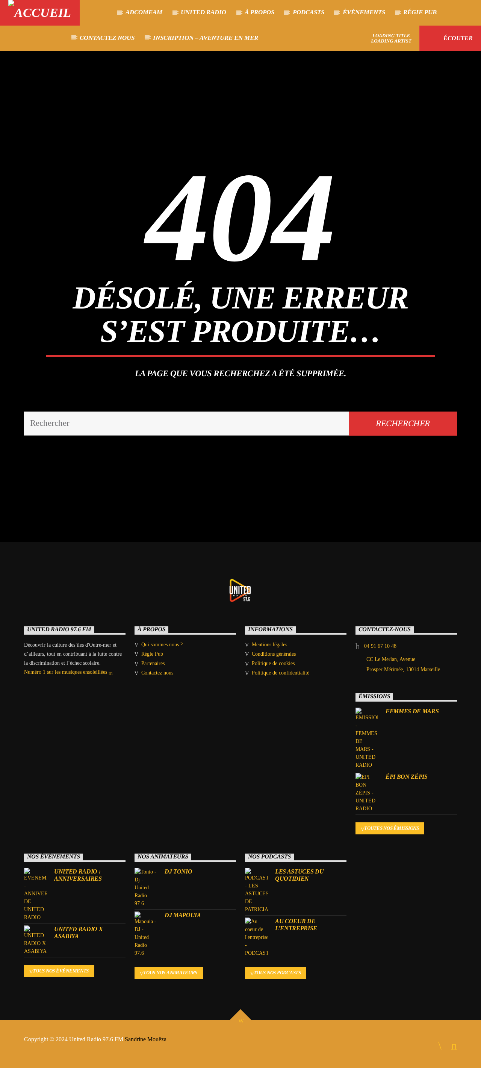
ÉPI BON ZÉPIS (407, 776)
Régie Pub (420, 12)
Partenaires (153, 663)
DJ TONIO (178, 871)
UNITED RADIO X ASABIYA (78, 932)
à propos (259, 12)
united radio (203, 12)
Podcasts (308, 12)
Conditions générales (274, 654)
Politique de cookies (273, 663)
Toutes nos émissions (391, 828)
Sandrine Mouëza (146, 1039)
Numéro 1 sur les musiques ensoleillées (66, 672)
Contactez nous (107, 37)
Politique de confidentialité (280, 673)
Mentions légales (269, 644)
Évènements (364, 12)
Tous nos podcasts (277, 972)
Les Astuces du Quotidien (299, 875)
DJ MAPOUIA (183, 915)
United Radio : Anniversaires (78, 875)
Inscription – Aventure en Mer (205, 37)
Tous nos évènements (61, 971)
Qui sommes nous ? (162, 644)
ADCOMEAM (144, 12)
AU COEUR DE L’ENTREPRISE (296, 924)
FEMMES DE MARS (412, 711)
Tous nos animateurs (170, 972)
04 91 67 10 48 (380, 646)
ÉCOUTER (457, 38)
